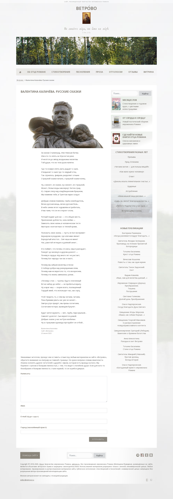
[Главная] (20, 71)
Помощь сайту (30, 455)
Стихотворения (61, 72)
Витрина (149, 72)
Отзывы (133, 72)
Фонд (41, 464)
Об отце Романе (36, 72)
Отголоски (115, 72)
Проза (99, 72)
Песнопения (83, 72)
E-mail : (30, 416)
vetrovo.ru (76, 464)
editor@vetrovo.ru (27, 480)
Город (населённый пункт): (34, 427)
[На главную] (86, 1)
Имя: (23, 406)
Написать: (26, 373)
